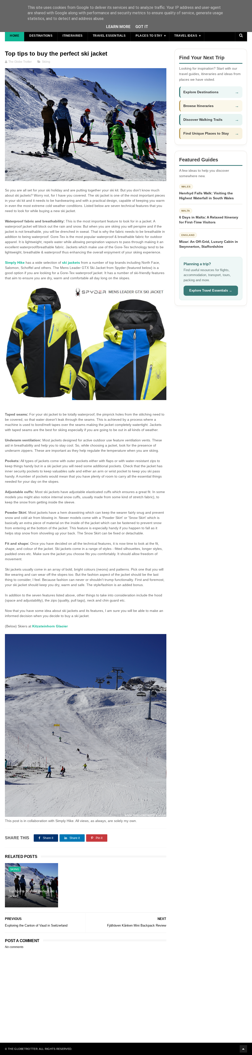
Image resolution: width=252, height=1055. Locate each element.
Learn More (118, 26)
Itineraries (73, 35)
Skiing (46, 61)
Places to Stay (149, 35)
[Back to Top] (243, 1049)
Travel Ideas (185, 35)
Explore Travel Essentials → (210, 290)
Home (14, 35)
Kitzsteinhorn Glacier (50, 626)
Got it (141, 26)
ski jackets (71, 262)
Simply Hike (15, 262)
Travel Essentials (109, 35)
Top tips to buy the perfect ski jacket (31, 893)
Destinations (40, 35)
